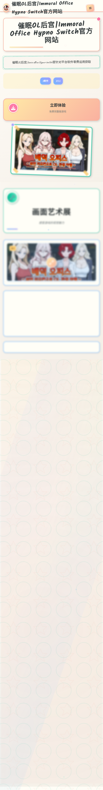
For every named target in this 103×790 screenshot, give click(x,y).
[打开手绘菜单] (90, 8)
